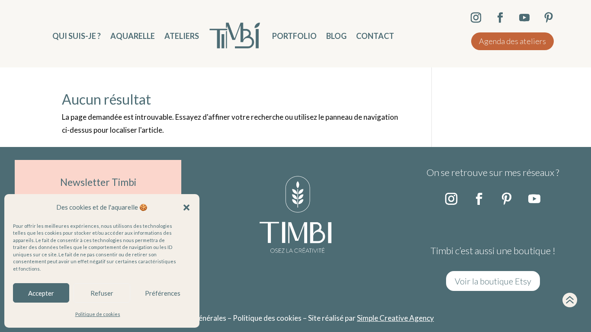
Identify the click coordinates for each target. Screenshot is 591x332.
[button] (186, 207)
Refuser (101, 293)
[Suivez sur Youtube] (534, 199)
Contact (375, 36)
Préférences (162, 293)
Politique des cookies (267, 317)
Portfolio (294, 36)
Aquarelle (132, 36)
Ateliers (181, 36)
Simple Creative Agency (395, 317)
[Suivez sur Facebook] (479, 199)
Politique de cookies (97, 314)
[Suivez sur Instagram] (451, 199)
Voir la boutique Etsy (493, 281)
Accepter (41, 293)
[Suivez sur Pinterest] (507, 199)
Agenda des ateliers (512, 41)
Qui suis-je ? (76, 36)
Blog (336, 36)
